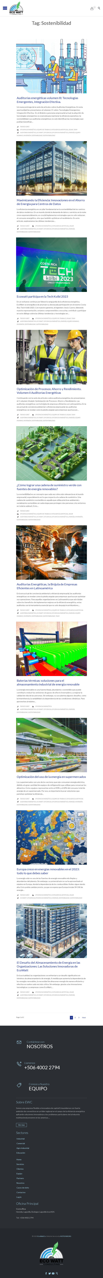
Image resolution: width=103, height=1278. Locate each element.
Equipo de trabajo (44, 129)
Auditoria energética (28, 132)
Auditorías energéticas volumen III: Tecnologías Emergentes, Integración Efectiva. (47, 100)
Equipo (19, 1173)
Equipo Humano (73, 321)
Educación (20, 1153)
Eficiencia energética (28, 129)
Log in (18, 1197)
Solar (71, 129)
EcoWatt (40, 132)
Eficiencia (48, 132)
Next (84, 1018)
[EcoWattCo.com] (50, 8)
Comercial (20, 1143)
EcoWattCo (42, 1236)
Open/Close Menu (5, 8)
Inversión (27, 135)
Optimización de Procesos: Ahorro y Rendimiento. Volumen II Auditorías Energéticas (49, 391)
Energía (72, 132)
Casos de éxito (22, 1188)
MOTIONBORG (65, 1236)
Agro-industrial (22, 1148)
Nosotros (20, 1183)
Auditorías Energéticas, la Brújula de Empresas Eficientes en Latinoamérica (47, 586)
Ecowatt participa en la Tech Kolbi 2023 (42, 296)
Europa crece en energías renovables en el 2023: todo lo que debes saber (48, 871)
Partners (20, 1178)
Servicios (20, 1164)
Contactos (20, 1192)
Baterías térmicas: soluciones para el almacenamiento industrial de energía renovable (48, 682)
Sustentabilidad (49, 135)
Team (75, 129)
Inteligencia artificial (59, 129)
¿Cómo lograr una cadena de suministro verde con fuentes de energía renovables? (49, 487)
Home (18, 1159)
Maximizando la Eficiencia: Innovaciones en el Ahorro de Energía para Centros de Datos (51, 202)
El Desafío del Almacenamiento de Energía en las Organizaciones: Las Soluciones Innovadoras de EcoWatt (48, 966)
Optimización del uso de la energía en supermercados (51, 777)
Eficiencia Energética (60, 132)
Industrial (20, 1139)
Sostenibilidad (37, 135)
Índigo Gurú (24, 126)
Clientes (20, 1169)
